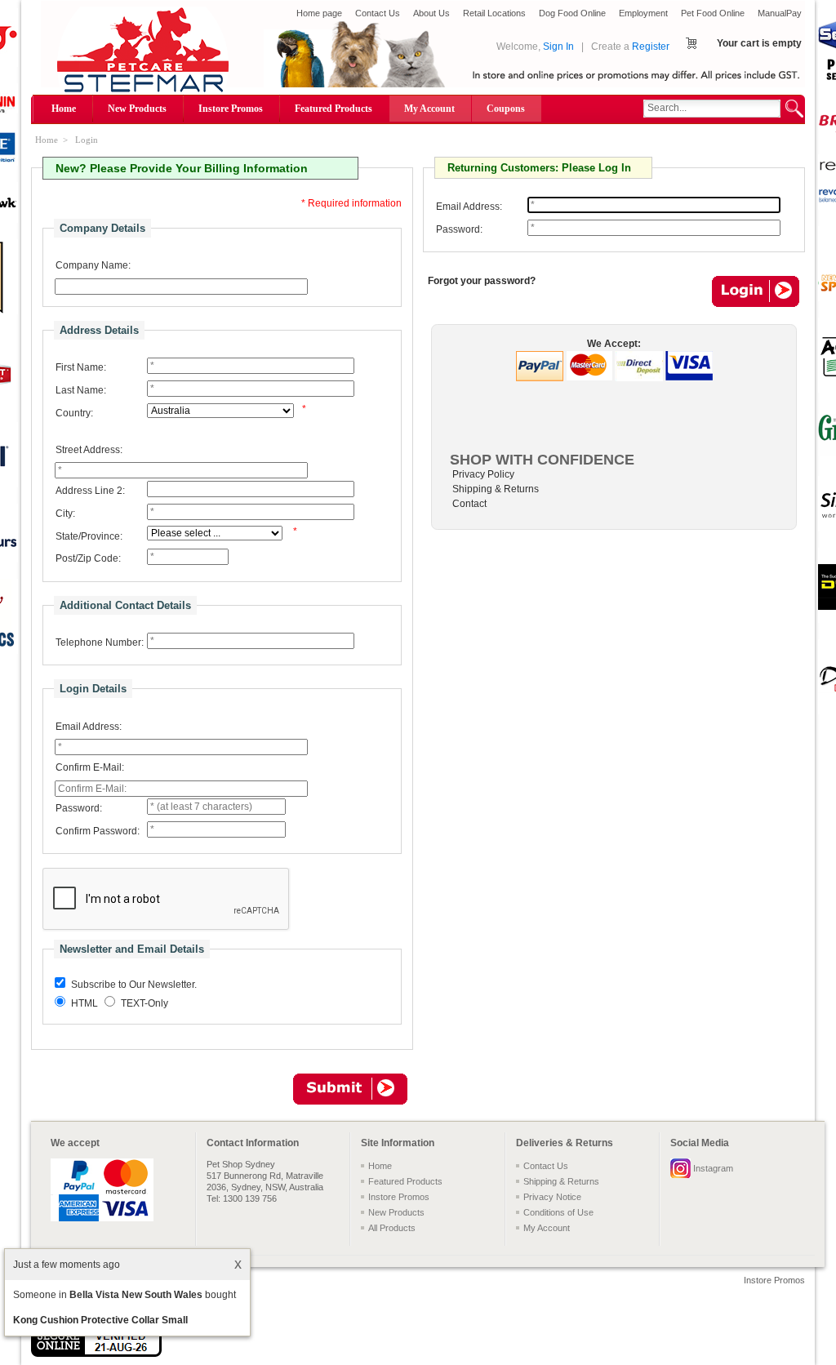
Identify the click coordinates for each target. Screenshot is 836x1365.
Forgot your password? (482, 281)
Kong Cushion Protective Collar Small (100, 1320)
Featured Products (333, 108)
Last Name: (81, 390)
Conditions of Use (558, 1212)
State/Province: (89, 536)
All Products (392, 1228)
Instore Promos (230, 108)
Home (63, 108)
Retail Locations (494, 13)
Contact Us (377, 13)
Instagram (713, 1168)
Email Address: (89, 726)
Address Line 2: (90, 490)
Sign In (558, 46)
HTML (84, 1003)
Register (650, 46)
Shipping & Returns (495, 489)
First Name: (81, 367)
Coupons (506, 108)
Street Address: (89, 450)
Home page (319, 13)
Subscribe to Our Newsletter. (134, 984)
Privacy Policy (483, 474)
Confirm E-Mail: (90, 767)
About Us (431, 13)
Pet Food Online (713, 13)
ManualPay (780, 13)
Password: (79, 808)
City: (65, 513)
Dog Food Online (572, 13)
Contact (469, 504)
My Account (429, 108)
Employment (643, 13)
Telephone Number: (100, 642)
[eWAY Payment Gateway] (96, 1353)
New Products (137, 108)
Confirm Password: (98, 831)
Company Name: (93, 265)
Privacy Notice (552, 1197)
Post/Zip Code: (88, 558)
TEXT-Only (144, 1003)
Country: (74, 413)
